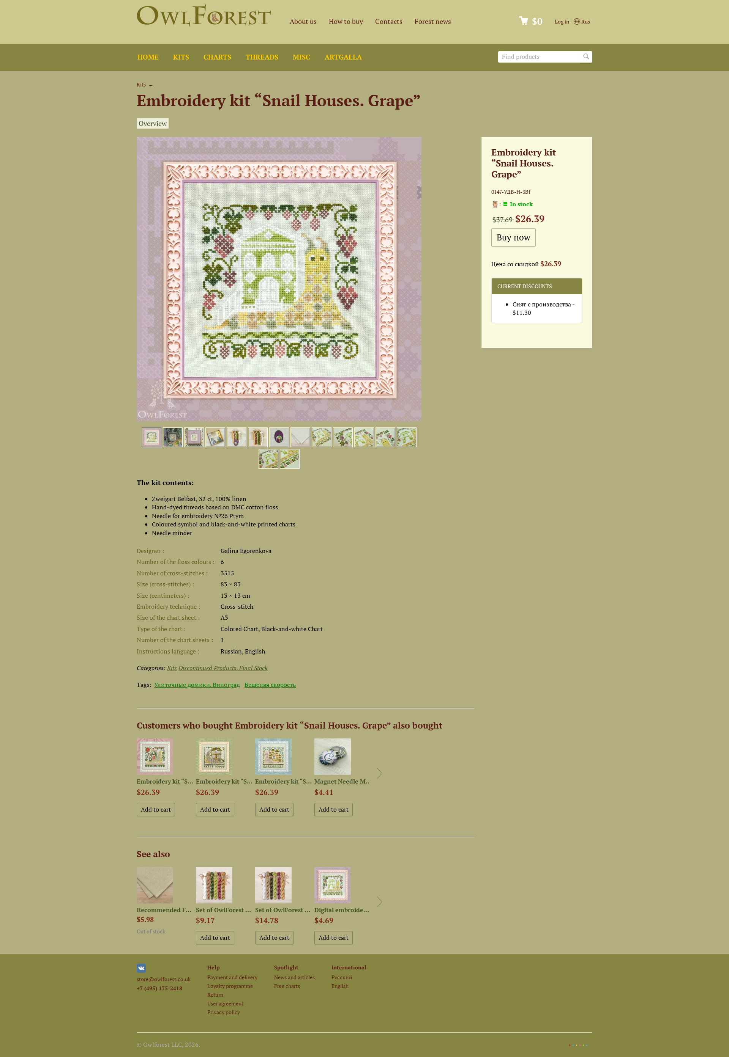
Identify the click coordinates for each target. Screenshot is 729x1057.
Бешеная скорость (270, 684)
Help (213, 967)
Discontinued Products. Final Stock (223, 668)
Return (215, 994)
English (340, 985)
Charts (217, 57)
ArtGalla (343, 57)
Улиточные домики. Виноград (197, 684)
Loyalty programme (230, 985)
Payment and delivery (232, 977)
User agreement (225, 1003)
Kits (181, 57)
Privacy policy (223, 1012)
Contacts (388, 21)
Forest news (433, 21)
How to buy (346, 21)
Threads (262, 57)
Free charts (287, 985)
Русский (341, 977)
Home (148, 57)
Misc (301, 57)
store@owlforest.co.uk (164, 979)
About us (303, 21)
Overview (153, 123)
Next (380, 773)
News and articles (294, 977)
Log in (562, 21)
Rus (585, 21)
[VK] (141, 971)
